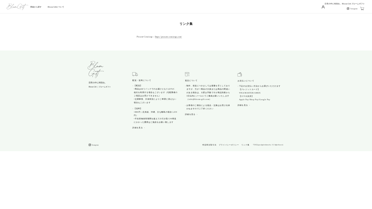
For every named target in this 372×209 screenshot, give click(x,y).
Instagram (353, 8)
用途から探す (36, 7)
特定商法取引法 (209, 145)
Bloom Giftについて (56, 7)
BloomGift (96, 69)
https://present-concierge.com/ (168, 36)
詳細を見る (137, 128)
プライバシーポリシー (229, 145)
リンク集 (245, 145)
